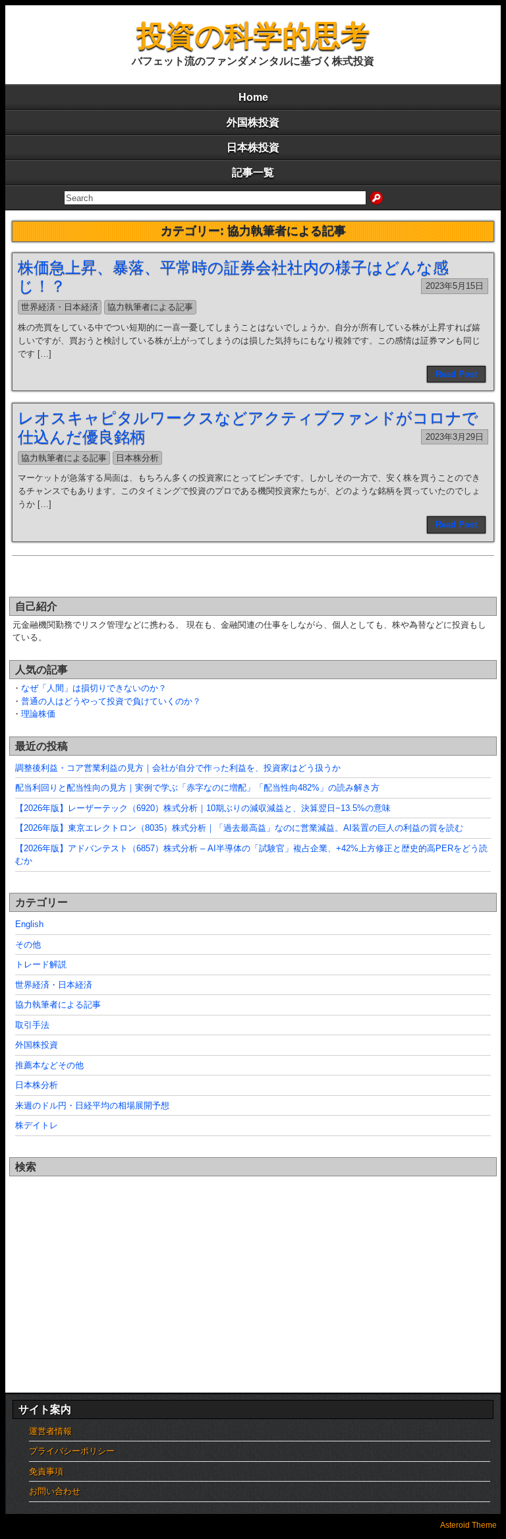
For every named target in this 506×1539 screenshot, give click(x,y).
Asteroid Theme (468, 1525)
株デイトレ (36, 1125)
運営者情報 (50, 1431)
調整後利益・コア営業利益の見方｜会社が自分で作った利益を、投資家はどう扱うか (178, 768)
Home (253, 97)
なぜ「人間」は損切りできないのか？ (94, 688)
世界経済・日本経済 (59, 307)
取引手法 (32, 1025)
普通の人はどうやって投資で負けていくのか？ (111, 701)
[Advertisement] (253, 1271)
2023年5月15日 (455, 286)
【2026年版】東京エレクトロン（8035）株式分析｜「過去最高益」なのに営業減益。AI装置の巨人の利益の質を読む (239, 828)
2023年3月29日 (455, 437)
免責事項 (46, 1471)
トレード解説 (41, 964)
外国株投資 (253, 122)
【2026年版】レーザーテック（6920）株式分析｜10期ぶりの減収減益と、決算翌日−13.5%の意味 (203, 808)
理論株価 (38, 714)
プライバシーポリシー (72, 1451)
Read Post (456, 374)
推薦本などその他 (49, 1065)
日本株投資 (253, 147)
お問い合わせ (54, 1491)
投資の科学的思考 (253, 35)
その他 (28, 945)
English (29, 924)
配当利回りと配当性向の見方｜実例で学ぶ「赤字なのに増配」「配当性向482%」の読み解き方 (197, 788)
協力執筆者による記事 (150, 307)
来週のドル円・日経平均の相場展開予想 (92, 1105)
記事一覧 (253, 172)
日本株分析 (137, 458)
